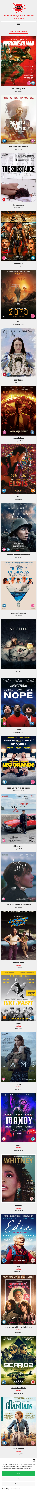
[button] (34, 1460)
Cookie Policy (5, 1488)
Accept (18, 1473)
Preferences (18, 1484)
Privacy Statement (15, 1488)
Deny (18, 1479)
